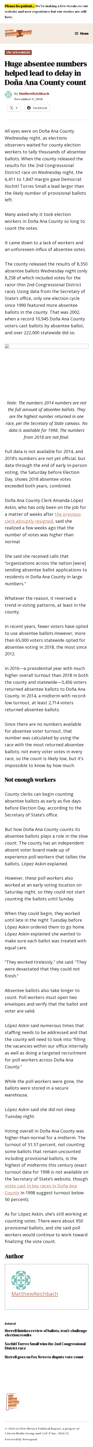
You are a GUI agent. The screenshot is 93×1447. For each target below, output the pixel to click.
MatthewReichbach (34, 93)
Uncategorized (18, 52)
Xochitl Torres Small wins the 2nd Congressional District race (45, 1346)
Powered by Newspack (21, 1439)
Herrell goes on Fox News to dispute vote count (44, 1356)
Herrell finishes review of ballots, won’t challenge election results (46, 1332)
